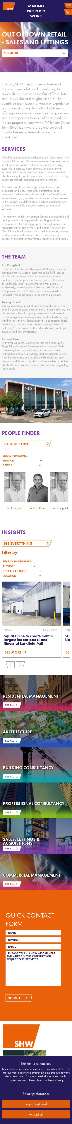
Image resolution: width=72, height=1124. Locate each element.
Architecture (17, 732)
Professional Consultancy (34, 803)
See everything (18, 543)
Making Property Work (36, 11)
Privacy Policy (55, 1080)
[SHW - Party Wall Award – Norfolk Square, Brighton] (31, 604)
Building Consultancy (28, 767)
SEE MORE (13, 652)
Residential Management (31, 696)
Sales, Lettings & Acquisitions (21, 841)
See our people (16, 444)
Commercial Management (32, 875)
